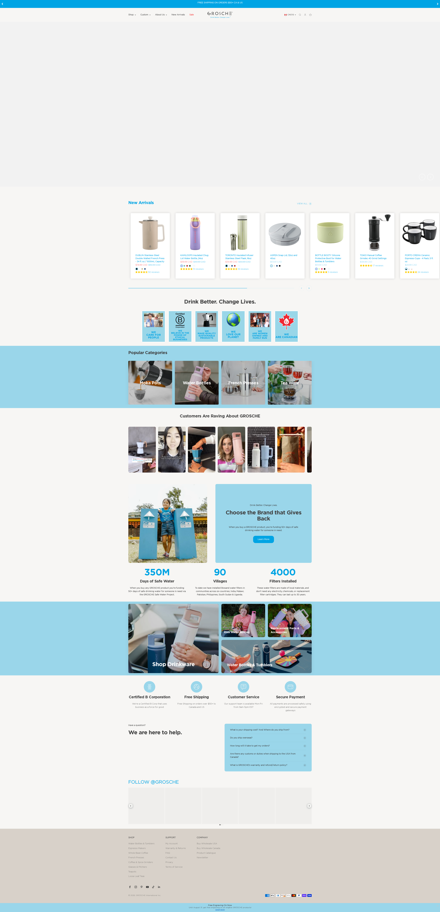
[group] (220, 104)
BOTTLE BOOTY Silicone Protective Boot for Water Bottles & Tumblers (328, 258)
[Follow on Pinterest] (141, 887)
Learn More (263, 539)
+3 (238, 265)
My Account (171, 844)
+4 (194, 265)
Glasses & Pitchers (137, 867)
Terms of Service (174, 867)
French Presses (136, 858)
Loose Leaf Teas (136, 876)
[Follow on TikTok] (153, 887)
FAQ (167, 853)
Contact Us (171, 858)
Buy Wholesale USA (207, 844)
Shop (131, 15)
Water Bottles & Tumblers (141, 844)
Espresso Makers (137, 848)
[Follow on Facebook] (129, 887)
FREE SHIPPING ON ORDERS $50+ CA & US (220, 3)
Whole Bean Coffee (138, 853)
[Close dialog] (438, 906)
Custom (144, 15)
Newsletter (202, 858)
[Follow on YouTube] (147, 887)
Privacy (169, 862)
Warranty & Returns (175, 848)
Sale (191, 15)
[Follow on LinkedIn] (159, 887)
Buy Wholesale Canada (208, 848)
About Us (160, 15)
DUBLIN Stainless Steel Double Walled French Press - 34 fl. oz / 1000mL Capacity (149, 258)
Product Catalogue (206, 853)
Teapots (132, 872)
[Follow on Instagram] (135, 887)
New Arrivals (178, 15)
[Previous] (2, 4)
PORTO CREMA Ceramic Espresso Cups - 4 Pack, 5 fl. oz (419, 258)
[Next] (438, 4)
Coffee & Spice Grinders (140, 862)
